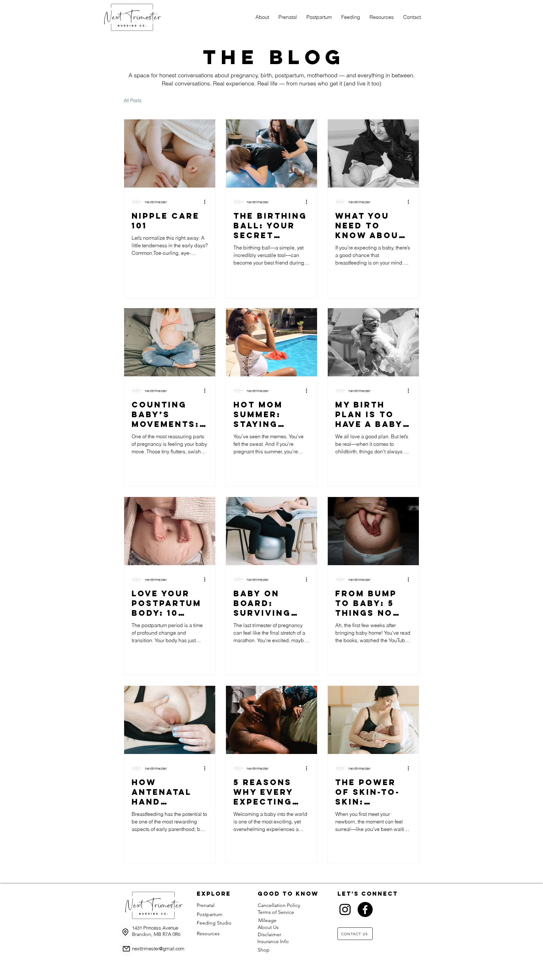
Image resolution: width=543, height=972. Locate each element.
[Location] (125, 932)
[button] (288, 17)
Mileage (267, 920)
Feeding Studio (214, 923)
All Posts (133, 100)
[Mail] (126, 948)
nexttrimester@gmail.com (158, 949)
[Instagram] (345, 909)
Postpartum (209, 914)
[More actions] (207, 201)
